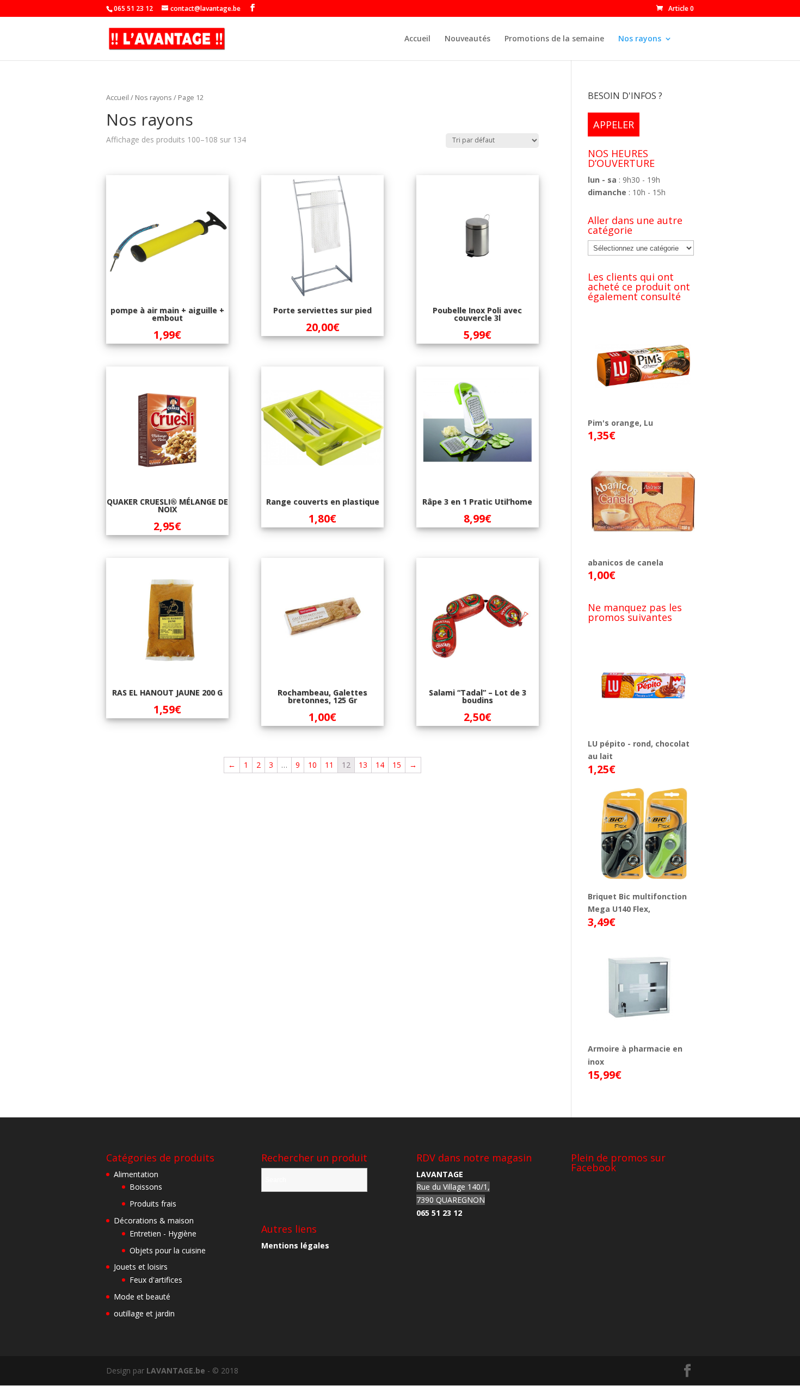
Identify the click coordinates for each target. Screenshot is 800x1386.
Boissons (146, 1187)
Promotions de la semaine (554, 39)
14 (380, 765)
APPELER (613, 124)
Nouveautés (467, 39)
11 (329, 765)
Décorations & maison (154, 1220)
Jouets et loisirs (141, 1266)
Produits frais (153, 1203)
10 (312, 765)
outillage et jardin (144, 1313)
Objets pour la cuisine (168, 1250)
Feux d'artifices (156, 1280)
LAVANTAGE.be (175, 1370)
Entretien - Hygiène (163, 1233)
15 (396, 765)
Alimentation (136, 1174)
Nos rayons (639, 39)
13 (363, 765)
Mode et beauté (142, 1296)
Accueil (417, 39)
